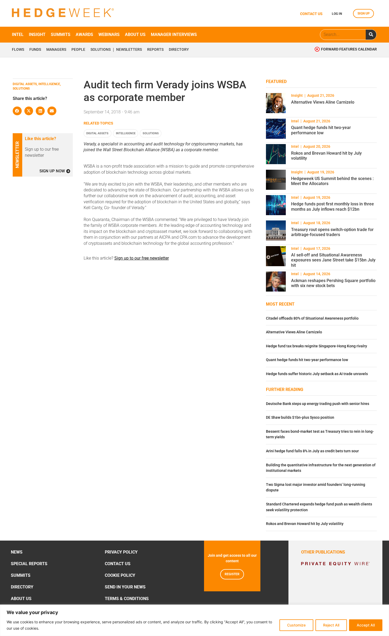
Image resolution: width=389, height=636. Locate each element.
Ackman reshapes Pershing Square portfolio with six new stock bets (333, 283)
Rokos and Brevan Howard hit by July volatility (304, 524)
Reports (155, 50)
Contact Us (117, 563)
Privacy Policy (121, 552)
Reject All (331, 625)
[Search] (371, 35)
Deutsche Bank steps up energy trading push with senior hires (317, 404)
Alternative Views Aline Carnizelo (322, 102)
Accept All (366, 625)
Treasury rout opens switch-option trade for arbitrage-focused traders (332, 232)
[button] (17, 111)
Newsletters (129, 50)
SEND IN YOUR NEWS (125, 586)
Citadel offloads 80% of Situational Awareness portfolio (312, 318)
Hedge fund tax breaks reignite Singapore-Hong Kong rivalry (316, 346)
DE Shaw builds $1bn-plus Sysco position (300, 417)
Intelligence (125, 133)
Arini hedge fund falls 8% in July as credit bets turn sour (312, 451)
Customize (296, 625)
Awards (84, 34)
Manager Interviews (174, 34)
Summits (60, 34)
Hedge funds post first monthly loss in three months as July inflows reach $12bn (332, 206)
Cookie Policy (120, 575)
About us (135, 34)
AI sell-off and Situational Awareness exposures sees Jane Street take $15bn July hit (333, 260)
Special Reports (29, 563)
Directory (179, 50)
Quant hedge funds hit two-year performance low (321, 130)
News (16, 552)
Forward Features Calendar (349, 49)
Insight (37, 34)
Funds (35, 50)
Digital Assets (97, 133)
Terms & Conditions (127, 598)
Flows (18, 50)
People (78, 50)
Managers (56, 50)
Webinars (109, 34)
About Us (21, 598)
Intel (18, 34)
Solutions (101, 50)
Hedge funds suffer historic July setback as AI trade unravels (317, 374)
